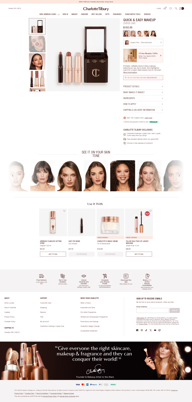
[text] (81, 254)
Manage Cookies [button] (69, 393)
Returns (43, 312)
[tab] (37, 26)
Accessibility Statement (89, 331)
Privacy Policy (9, 317)
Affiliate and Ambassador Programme (94, 317)
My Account (44, 321)
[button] (176, 8)
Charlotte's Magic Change (90, 326)
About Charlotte (10, 307)
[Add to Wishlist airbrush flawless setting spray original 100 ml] (64, 211)
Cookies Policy (9, 321)
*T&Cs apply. (140, 318)
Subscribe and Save (88, 307)
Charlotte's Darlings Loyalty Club (52, 326)
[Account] (165, 8)
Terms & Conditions (42, 393)
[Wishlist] (170, 8)
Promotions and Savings (89, 321)
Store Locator (9, 303)
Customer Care (45, 303)
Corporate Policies (56, 393)
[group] (16, 175)
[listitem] (50, 15)
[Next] (181, 175)
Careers (7, 312)
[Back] (10, 175)
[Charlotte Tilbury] (96, 8)
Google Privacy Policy (50, 396)
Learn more (148, 118)
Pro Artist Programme (88, 312)
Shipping (43, 307)
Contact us (174, 390)
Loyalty (159, 8)
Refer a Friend (86, 303)
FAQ (41, 317)
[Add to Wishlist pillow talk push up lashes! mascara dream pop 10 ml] (150, 211)
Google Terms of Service (67, 396)
